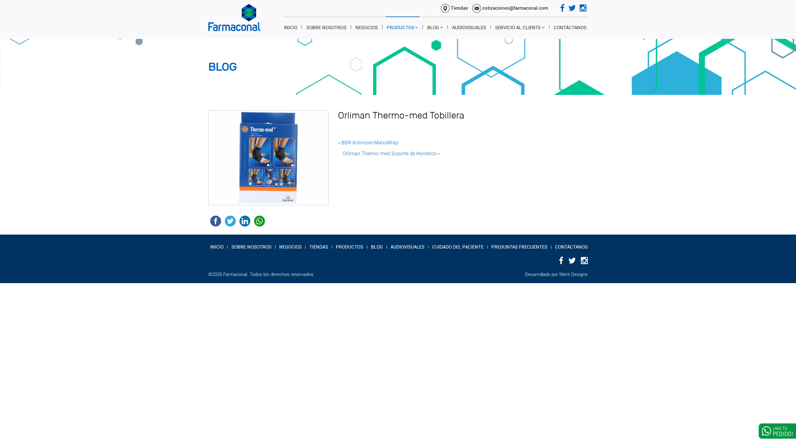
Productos (400, 27)
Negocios (366, 27)
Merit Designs (573, 274)
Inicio (290, 27)
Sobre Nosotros (326, 27)
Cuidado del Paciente (458, 247)
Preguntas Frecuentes (519, 247)
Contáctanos (570, 27)
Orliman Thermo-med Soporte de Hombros (390, 153)
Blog (433, 27)
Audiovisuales (469, 27)
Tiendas (459, 8)
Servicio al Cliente (518, 27)
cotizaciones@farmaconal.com (514, 8)
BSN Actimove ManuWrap (369, 143)
